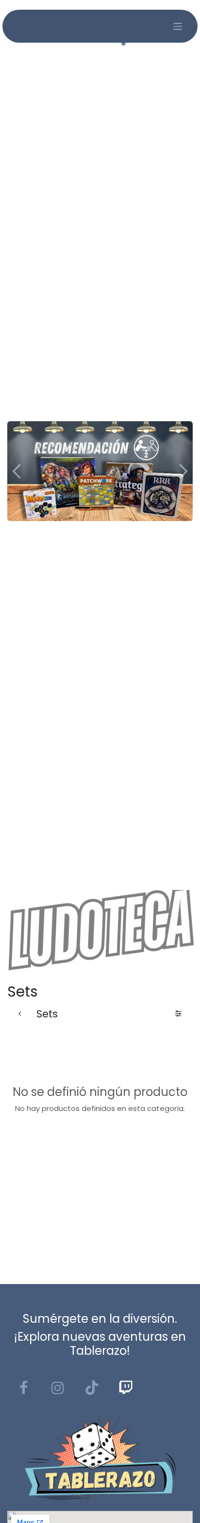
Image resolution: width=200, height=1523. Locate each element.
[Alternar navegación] (177, 26)
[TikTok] (91, 1387)
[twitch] (125, 1387)
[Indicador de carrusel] (82, 507)
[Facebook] (23, 1387)
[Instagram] (57, 1387)
